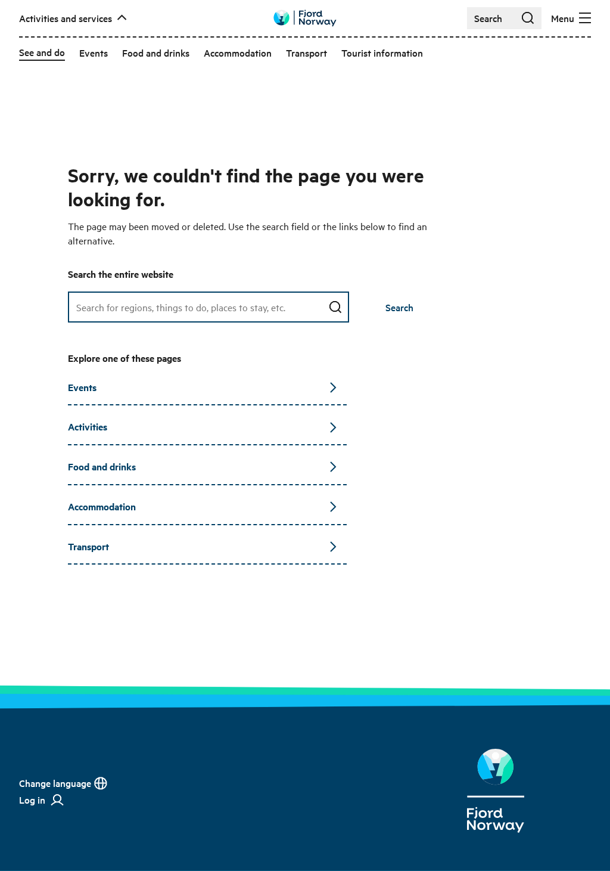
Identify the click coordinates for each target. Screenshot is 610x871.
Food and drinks (102, 466)
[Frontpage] (495, 791)
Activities (87, 426)
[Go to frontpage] (305, 18)
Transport (88, 546)
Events (82, 387)
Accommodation (102, 506)
